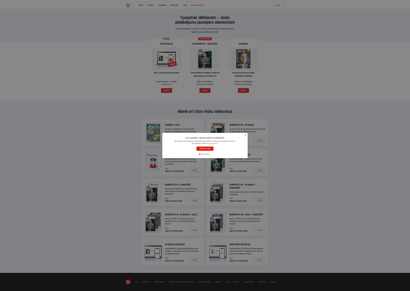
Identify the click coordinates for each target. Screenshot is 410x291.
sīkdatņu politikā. (213, 143)
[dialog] (205, 145)
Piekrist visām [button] (205, 149)
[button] (205, 154)
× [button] (245, 135)
